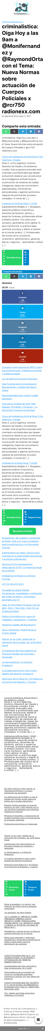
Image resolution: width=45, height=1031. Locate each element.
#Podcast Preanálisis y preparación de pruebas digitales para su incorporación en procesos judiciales (22, 818)
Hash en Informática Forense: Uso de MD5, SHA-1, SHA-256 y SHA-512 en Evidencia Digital (21, 608)
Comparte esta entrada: (12, 272)
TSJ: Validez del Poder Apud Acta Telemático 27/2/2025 (19, 994)
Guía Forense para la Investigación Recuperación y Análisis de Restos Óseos (19, 387)
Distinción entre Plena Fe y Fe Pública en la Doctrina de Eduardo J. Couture (21, 866)
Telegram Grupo (34, 517)
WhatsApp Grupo (13, 258)
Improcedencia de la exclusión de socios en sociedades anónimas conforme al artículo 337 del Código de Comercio (21, 975)
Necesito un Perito (22, 531)
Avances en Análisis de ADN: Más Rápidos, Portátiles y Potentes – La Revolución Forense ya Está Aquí (19, 407)
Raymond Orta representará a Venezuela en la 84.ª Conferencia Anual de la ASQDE (22, 567)
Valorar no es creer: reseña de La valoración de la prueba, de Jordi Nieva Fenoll (21, 642)
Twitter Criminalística (12, 22)
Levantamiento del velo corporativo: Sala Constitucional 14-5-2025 (20, 967)
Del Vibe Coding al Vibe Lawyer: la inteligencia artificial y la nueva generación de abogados (19, 791)
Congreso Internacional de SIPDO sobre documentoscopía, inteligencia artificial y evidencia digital (22, 370)
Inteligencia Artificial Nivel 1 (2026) (19, 203)
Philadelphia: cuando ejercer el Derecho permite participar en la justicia (22, 932)
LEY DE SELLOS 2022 (13, 584)
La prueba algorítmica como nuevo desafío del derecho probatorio (19, 859)
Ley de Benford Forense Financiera (19, 379)
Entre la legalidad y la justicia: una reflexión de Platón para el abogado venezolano (20, 906)
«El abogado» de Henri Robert (17, 913)
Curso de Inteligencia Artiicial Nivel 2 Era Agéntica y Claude (21, 699)
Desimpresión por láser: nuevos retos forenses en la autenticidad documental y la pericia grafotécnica (22, 556)
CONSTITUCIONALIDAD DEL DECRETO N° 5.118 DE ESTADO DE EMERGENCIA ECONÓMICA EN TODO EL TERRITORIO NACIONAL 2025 (21, 986)
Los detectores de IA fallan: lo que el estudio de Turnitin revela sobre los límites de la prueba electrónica (20, 799)
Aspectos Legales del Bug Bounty (19, 625)
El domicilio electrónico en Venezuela (20, 824)
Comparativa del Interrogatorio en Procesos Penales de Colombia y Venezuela (19, 653)
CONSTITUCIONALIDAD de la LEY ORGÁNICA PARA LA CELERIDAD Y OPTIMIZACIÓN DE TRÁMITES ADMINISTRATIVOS (19, 959)
